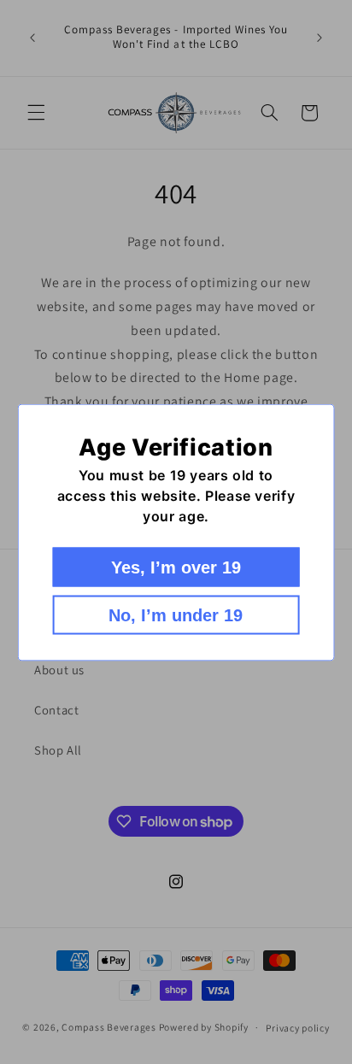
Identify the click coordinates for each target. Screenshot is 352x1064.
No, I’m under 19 (176, 614)
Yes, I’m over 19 (176, 566)
